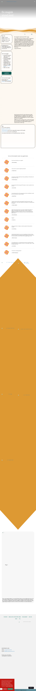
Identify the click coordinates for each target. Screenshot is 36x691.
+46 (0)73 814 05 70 (8, 649)
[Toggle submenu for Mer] (18, 618)
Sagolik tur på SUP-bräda (6, 128)
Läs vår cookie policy (9, 686)
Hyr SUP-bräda (4, 131)
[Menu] (32, 34)
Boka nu (31, 687)
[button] (24, 34)
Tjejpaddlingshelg (5, 130)
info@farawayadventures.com (9, 651)
